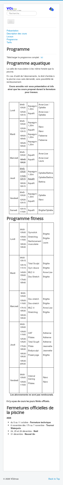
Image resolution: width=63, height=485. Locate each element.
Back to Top (54, 478)
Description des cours (17, 33)
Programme (12, 39)
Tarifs (9, 42)
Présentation (12, 30)
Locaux (10, 36)
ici (42, 57)
